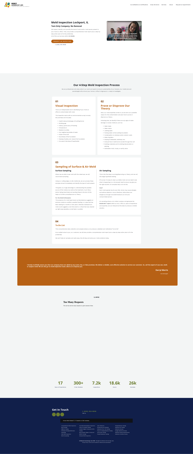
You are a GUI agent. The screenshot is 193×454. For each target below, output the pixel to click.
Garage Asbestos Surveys (121, 430)
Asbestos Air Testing (120, 427)
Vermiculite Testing (101, 432)
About (171, 4)
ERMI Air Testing (64, 429)
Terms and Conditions (94, 442)
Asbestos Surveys (119, 429)
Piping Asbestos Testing (120, 425)
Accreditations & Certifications (139, 4)
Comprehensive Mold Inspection (68, 425)
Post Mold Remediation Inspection (87, 425)
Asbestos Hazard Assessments (122, 432)
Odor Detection (100, 425)
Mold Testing (64, 427)
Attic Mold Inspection (66, 434)
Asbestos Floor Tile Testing (103, 429)
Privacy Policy (85, 442)
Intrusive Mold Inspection (85, 435)
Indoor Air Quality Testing (85, 427)
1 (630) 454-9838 (89, 411)
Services (163, 4)
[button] (164, 4)
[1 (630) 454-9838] (78, 412)
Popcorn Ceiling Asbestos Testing (104, 430)
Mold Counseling (65, 435)
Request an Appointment (183, 4)
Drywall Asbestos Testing (103, 434)
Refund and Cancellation (105, 442)
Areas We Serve (154, 4)
